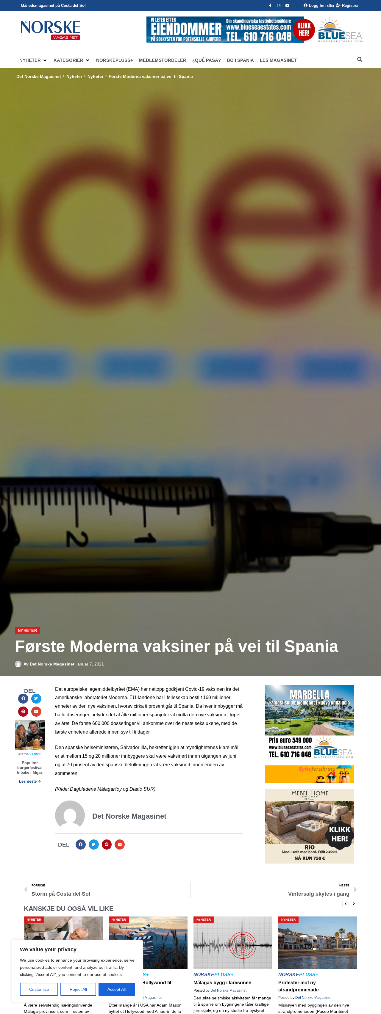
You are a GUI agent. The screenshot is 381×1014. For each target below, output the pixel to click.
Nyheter (74, 76)
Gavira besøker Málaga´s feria (311, 982)
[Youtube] (287, 5)
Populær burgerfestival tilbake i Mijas (30, 767)
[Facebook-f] (270, 5)
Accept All (116, 989)
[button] (33, 60)
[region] (77, 971)
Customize (39, 989)
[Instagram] (278, 5)
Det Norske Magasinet (38, 76)
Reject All (78, 989)
